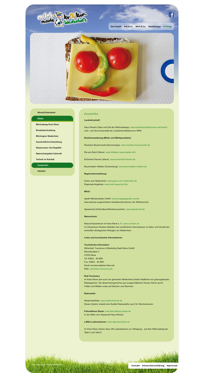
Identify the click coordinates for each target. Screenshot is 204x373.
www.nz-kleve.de (131, 223)
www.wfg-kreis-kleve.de (119, 322)
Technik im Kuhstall (45, 159)
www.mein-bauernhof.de (116, 184)
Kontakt (136, 365)
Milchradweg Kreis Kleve (47, 124)
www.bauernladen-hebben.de (133, 166)
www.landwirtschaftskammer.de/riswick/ (148, 127)
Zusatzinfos (42, 165)
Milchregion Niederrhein (47, 136)
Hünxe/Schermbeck (46, 112)
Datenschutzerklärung (153, 365)
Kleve (40, 118)
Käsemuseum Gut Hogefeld (48, 148)
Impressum (172, 365)
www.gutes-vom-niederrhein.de (122, 181)
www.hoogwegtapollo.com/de (125, 198)
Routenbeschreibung (45, 130)
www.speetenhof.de (135, 209)
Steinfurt (41, 171)
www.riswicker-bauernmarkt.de (135, 145)
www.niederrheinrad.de (111, 300)
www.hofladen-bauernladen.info (121, 152)
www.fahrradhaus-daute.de (118, 311)
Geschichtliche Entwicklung (49, 142)
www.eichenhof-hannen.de (122, 159)
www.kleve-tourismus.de (101, 269)
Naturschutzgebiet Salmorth (49, 153)
